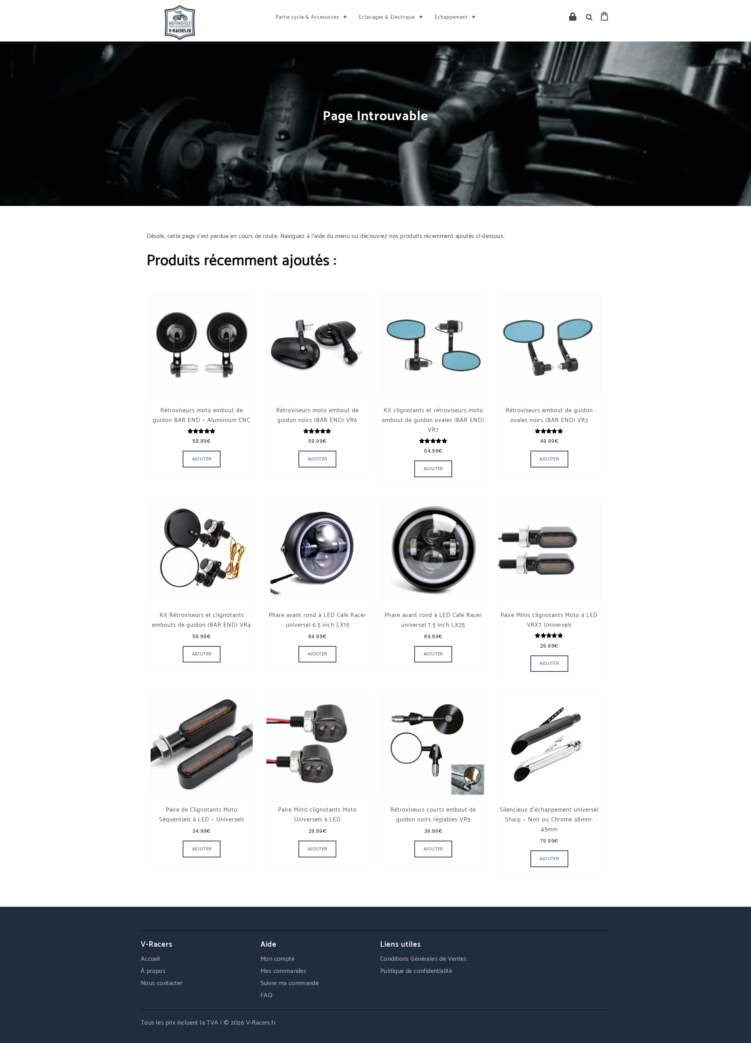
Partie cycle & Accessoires (307, 17)
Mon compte (278, 959)
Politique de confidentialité (416, 971)
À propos (153, 971)
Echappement (451, 17)
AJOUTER (433, 654)
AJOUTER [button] (202, 459)
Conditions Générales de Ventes (423, 959)
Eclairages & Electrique (387, 17)
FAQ (267, 995)
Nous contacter (162, 983)
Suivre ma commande (290, 983)
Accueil (150, 959)
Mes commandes (283, 971)
